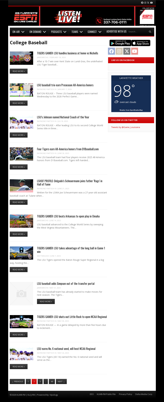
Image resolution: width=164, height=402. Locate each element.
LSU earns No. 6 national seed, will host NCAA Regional (66, 349)
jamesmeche (42, 57)
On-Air (16, 32)
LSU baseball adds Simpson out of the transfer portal (65, 283)
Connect (92, 32)
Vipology (54, 394)
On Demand (35, 32)
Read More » (19, 71)
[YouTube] (151, 3)
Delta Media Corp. (144, 394)
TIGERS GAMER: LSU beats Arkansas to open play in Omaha (68, 216)
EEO (92, 394)
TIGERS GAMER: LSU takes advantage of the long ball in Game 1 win (71, 250)
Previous (17, 381)
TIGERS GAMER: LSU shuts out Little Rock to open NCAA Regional (72, 317)
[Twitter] (148, 3)
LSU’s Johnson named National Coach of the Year (63, 117)
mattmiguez (43, 256)
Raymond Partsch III (46, 89)
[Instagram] (145, 3)
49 (52, 381)
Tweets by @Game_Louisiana (125, 127)
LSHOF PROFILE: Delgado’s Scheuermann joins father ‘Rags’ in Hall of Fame (69, 182)
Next (61, 381)
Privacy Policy (125, 394)
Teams (74, 32)
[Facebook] (142, 3)
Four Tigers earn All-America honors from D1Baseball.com (68, 149)
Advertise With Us (116, 31)
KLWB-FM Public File (106, 394)
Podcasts (56, 32)
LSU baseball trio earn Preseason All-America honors (65, 85)
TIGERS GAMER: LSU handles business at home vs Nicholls (67, 53)
